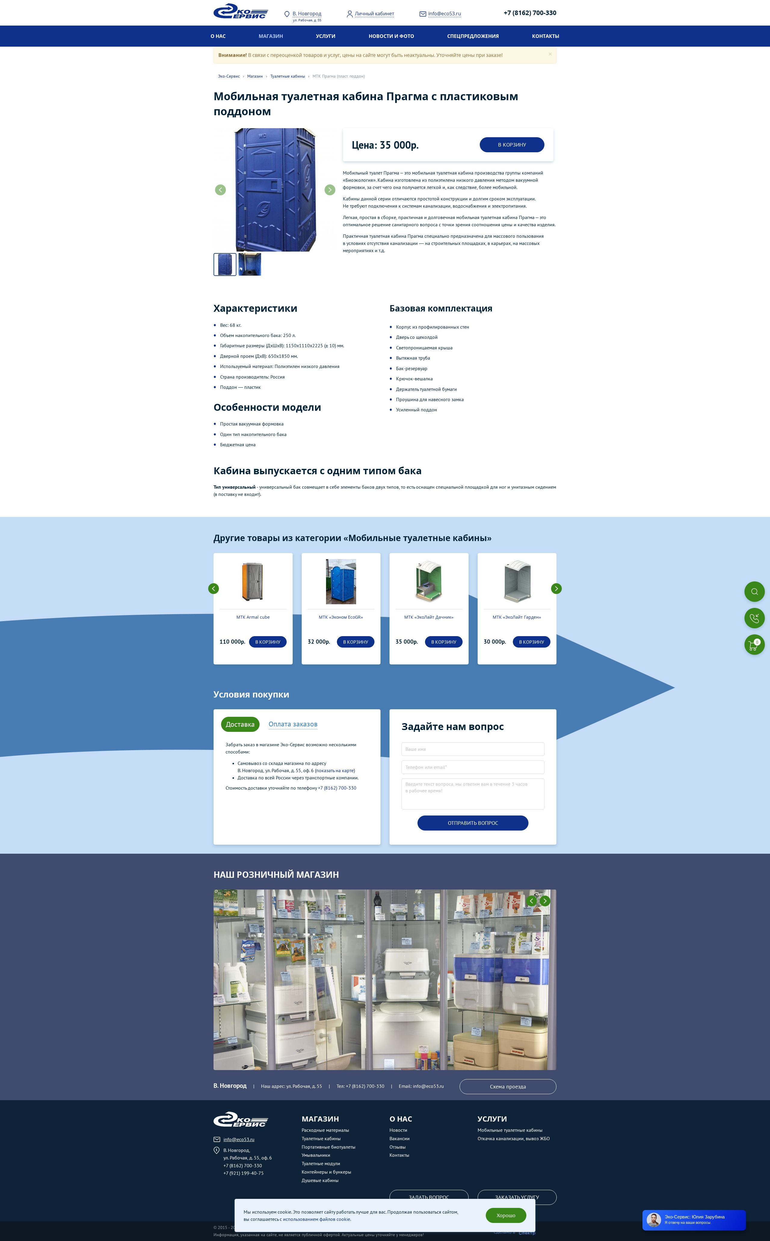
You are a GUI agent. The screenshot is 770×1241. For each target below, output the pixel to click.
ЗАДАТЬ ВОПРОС (429, 1197)
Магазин (271, 36)
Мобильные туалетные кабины (510, 1130)
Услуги (325, 36)
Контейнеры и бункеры (326, 1172)
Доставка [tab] (240, 724)
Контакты (545, 36)
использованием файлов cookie (316, 1219)
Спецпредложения (473, 36)
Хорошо (506, 1215)
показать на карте (335, 770)
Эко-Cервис (229, 76)
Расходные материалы (325, 1130)
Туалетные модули (321, 1163)
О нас (218, 36)
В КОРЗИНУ (512, 144)
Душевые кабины (320, 1180)
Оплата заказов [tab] (293, 724)
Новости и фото (391, 36)
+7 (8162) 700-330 (530, 12)
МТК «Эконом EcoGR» (253, 617)
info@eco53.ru (428, 1086)
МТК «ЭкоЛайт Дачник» (341, 617)
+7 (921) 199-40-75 (243, 1173)
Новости (398, 1130)
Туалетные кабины (287, 76)
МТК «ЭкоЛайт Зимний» (517, 617)
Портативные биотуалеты (329, 1147)
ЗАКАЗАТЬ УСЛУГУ (517, 1197)
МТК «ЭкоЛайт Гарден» (429, 617)
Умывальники (316, 1155)
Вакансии (400, 1138)
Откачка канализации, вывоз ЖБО (514, 1138)
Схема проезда (508, 1086)
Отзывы (398, 1147)
